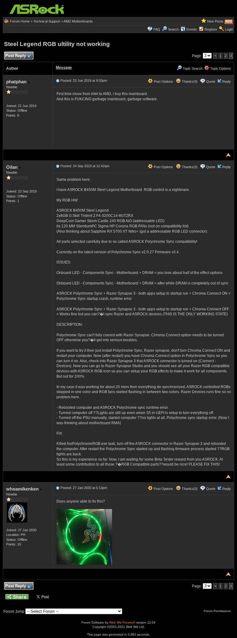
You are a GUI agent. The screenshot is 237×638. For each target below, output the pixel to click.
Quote (210, 81)
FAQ (156, 29)
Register (211, 29)
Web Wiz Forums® (122, 622)
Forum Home (20, 21)
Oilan (12, 167)
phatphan (17, 81)
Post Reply (15, 55)
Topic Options (220, 68)
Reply (226, 81)
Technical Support (46, 21)
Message (64, 67)
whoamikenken (23, 488)
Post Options (163, 81)
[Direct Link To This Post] (58, 80)
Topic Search (192, 68)
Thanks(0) (189, 81)
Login (229, 29)
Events (191, 29)
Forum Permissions (217, 611)
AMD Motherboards (78, 21)
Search (173, 29)
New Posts (215, 21)
